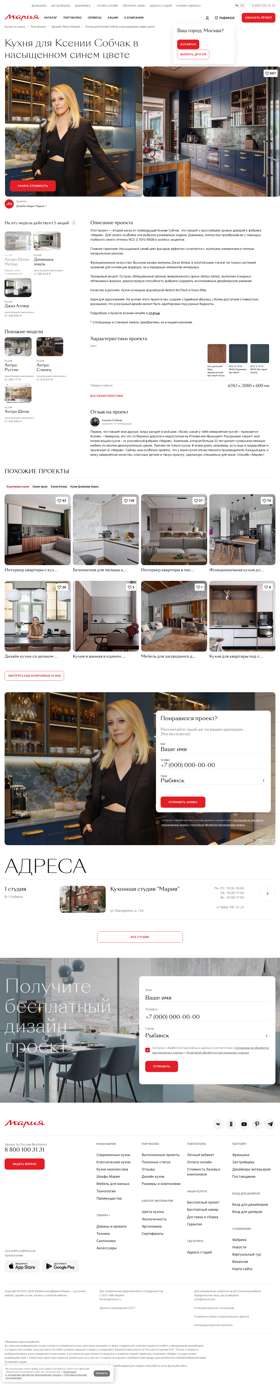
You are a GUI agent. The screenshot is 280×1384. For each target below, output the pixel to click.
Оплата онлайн (199, 1162)
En (242, 5)
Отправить (161, 1066)
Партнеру (239, 1144)
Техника (103, 1234)
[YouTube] (244, 1124)
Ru (237, 5)
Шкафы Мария (108, 1176)
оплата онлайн (107, 5)
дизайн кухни (23, 1295)
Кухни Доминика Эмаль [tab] (84, 486)
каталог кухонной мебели (50, 1295)
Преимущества (109, 1198)
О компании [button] (134, 17)
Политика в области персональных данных (221, 1316)
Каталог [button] (50, 17)
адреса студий (161, 5)
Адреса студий (199, 1252)
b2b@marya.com (204, 1299)
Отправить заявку (183, 802)
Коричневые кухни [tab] (18, 486)
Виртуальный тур (246, 1254)
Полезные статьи (156, 1162)
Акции (113, 17)
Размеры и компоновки (161, 1184)
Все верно (188, 44)
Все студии (140, 937)
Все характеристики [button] (106, 396)
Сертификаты (153, 1234)
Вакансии (240, 1262)
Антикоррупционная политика (213, 1325)
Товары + (103, 1215)
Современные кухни (113, 1155)
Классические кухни (113, 1162)
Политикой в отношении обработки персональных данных (40, 1373)
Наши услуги (196, 1191)
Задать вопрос (24, 1164)
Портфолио (150, 1144)
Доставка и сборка (202, 1217)
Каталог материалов (157, 1200)
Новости (239, 1247)
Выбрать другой (193, 54)
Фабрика (239, 1240)
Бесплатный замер (202, 1209)
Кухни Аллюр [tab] (59, 486)
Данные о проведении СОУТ (118, 1308)
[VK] (218, 1124)
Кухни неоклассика (112, 1169)
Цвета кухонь (153, 1212)
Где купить (195, 1241)
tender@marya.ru (110, 1299)
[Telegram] (270, 1124)
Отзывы (148, 1169)
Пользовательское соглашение (214, 1308)
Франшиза (240, 1155)
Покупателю (196, 1144)
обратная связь (133, 5)
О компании (241, 1228)
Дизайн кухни (153, 1176)
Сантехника (106, 1241)
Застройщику (243, 1162)
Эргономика (152, 1226)
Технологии (106, 1191)
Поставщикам (244, 1176)
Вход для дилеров (246, 1193)
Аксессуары (106, 1248)
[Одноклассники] (231, 1124)
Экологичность (154, 1219)
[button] (224, 17)
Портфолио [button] (72, 17)
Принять (102, 1373)
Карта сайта (242, 1269)
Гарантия (194, 1224)
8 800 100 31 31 (263, 5)
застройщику (60, 5)
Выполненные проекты (161, 1155)
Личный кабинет (200, 1155)
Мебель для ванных (113, 1184)
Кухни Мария (106, 1144)
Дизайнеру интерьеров (251, 1169)
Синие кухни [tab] (40, 486)
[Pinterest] (257, 1124)
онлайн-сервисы (188, 5)
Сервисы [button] (95, 17)
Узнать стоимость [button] (33, 185)
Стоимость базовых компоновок (203, 1171)
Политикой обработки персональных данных (218, 824)
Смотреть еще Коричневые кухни (34, 675)
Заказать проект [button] (258, 17)
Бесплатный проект (203, 1202)
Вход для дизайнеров (250, 1204)
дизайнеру (83, 5)
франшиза (39, 5)
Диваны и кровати (111, 1226)
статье (154, 313)
